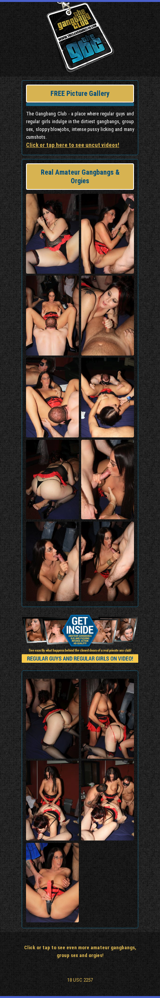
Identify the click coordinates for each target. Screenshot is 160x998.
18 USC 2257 (80, 980)
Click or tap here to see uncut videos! (72, 145)
